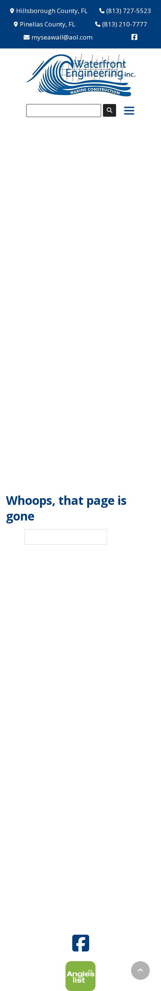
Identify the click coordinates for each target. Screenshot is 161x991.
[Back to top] (140, 970)
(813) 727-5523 (128, 10)
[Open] (129, 110)
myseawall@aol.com (61, 37)
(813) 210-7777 (124, 24)
